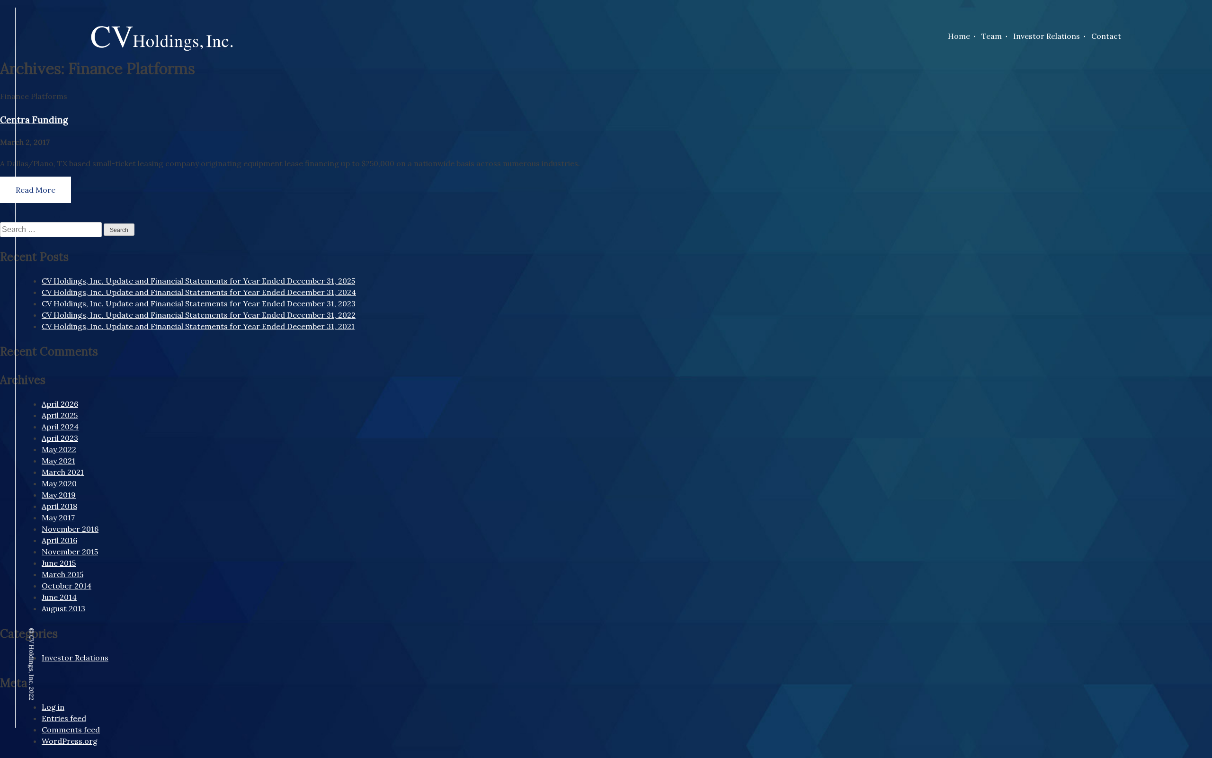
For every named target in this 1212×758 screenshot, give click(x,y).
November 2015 (70, 551)
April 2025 (60, 415)
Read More (35, 190)
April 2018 (59, 506)
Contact (1106, 36)
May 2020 (59, 483)
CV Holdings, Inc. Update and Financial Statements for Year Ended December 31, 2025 (198, 280)
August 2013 (63, 608)
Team (991, 36)
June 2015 (59, 563)
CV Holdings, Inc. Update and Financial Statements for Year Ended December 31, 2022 (199, 315)
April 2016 (59, 540)
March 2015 (62, 574)
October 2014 (66, 585)
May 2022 (59, 449)
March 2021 (63, 472)
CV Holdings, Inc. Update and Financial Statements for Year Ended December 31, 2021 (198, 326)
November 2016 (70, 529)
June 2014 (59, 597)
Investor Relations (1046, 36)
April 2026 (60, 404)
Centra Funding (34, 119)
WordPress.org (70, 741)
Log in (53, 707)
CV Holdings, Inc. (162, 46)
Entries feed (64, 718)
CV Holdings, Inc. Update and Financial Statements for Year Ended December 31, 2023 (199, 303)
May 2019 (59, 494)
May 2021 (58, 460)
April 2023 (60, 438)
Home (959, 36)
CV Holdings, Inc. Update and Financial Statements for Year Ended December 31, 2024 (199, 292)
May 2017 (58, 517)
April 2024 (60, 426)
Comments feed (71, 729)
